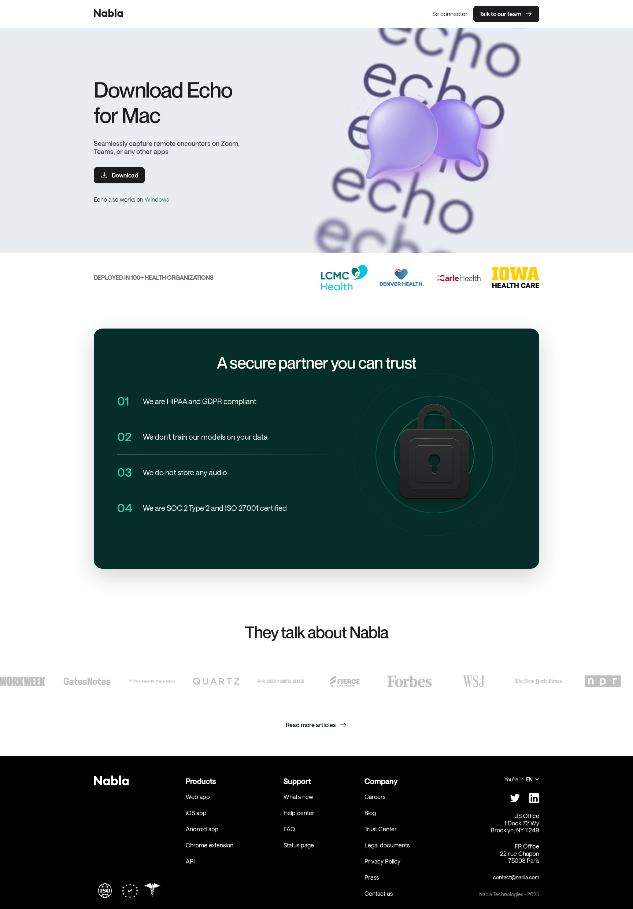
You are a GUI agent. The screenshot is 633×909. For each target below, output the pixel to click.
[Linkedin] (534, 798)
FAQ (289, 828)
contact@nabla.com (516, 877)
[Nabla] (108, 14)
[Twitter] (515, 797)
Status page (299, 845)
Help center (299, 812)
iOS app (196, 812)
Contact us (378, 893)
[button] (521, 779)
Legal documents (387, 845)
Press (371, 877)
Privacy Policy (382, 861)
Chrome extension (209, 845)
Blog (370, 812)
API (190, 861)
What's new (298, 796)
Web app (198, 796)
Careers (374, 796)
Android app (202, 828)
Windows (157, 199)
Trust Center (380, 828)
